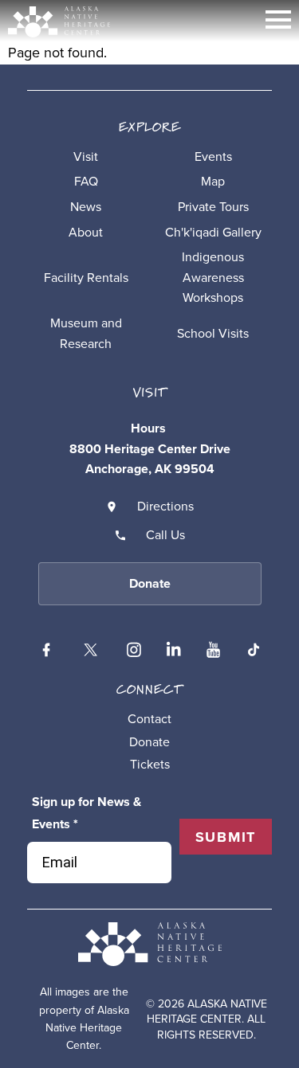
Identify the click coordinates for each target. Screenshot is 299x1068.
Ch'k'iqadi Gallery (213, 232)
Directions (165, 506)
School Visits (213, 333)
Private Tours (213, 207)
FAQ (86, 181)
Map (213, 181)
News (85, 207)
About (86, 232)
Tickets (150, 764)
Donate (149, 742)
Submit (226, 837)
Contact (149, 719)
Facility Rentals (86, 277)
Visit (85, 156)
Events (213, 156)
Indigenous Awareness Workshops (213, 277)
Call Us (165, 535)
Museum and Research (86, 333)
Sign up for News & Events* (86, 812)
